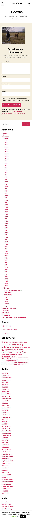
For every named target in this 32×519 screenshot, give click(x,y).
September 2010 (7, 435)
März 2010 (5, 447)
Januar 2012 (6, 415)
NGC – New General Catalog (12, 290)
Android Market (20, 342)
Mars (6, 299)
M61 (6, 249)
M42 (6, 221)
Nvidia (20, 359)
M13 (6, 165)
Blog (2, 349)
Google (22, 351)
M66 (6, 258)
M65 (6, 255)
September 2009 (7, 461)
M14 (6, 168)
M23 (6, 186)
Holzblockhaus (5, 352)
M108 (6, 156)
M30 (6, 200)
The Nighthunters (21, 363)
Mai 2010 (5, 442)
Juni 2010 (5, 440)
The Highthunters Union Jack (7, 362)
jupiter (3, 354)
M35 (6, 207)
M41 (6, 219)
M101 (6, 145)
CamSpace (6, 349)
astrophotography (12, 347)
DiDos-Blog (6, 326)
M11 (6, 161)
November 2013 (7, 398)
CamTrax (11, 349)
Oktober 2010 (6, 433)
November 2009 (7, 456)
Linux (14, 354)
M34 (6, 205)
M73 (6, 267)
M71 (6, 262)
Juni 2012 (5, 410)
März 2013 (5, 405)
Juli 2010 (5, 438)
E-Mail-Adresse (6, 84)
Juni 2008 (5, 493)
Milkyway (6, 288)
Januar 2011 (6, 428)
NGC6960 (8, 292)
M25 (6, 188)
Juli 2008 (5, 491)
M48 (6, 232)
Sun (6, 306)
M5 (6, 235)
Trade (3, 364)
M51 (6, 239)
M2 (6, 179)
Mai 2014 (5, 387)
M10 (6, 142)
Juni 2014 (5, 385)
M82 (6, 276)
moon (20, 357)
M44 (6, 223)
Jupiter (7, 297)
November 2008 (7, 482)
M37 (6, 212)
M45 (6, 225)
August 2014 (6, 380)
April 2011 (5, 424)
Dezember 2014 (7, 378)
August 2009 (6, 463)
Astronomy (5, 136)
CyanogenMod (17, 349)
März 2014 (5, 391)
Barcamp (24, 347)
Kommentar (5, 62)
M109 (6, 158)
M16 (6, 172)
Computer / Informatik (9, 308)
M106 (6, 152)
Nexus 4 (16, 359)
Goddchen (12, 16)
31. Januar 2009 (23, 16)
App (26, 342)
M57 (6, 246)
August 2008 (6, 488)
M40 (6, 216)
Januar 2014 (6, 396)
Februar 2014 (6, 394)
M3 (6, 198)
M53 (6, 242)
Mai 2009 (5, 470)
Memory (20, 354)
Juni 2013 (5, 401)
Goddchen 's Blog (16, 3)
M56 (6, 244)
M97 (6, 286)
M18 (6, 177)
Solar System (7, 295)
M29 (6, 195)
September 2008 (7, 486)
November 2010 (7, 431)
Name (4, 76)
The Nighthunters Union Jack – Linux (14, 317)
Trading (7, 364)
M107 (6, 154)
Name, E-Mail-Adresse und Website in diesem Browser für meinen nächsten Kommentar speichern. (16, 99)
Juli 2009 (5, 465)
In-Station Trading (19, 352)
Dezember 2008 (7, 479)
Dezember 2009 (7, 454)
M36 (6, 209)
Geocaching (6, 315)
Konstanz (9, 354)
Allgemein (5, 133)
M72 (6, 265)
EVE (22, 349)
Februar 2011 (6, 426)
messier (6, 356)
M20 (6, 182)
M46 (6, 228)
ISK (25, 352)
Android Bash (12, 342)
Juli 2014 (5, 382)
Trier (11, 364)
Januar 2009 (6, 477)
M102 (6, 147)
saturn (3, 360)
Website (4, 91)
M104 (6, 149)
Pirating (23, 359)
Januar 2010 (6, 452)
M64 (6, 253)
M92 (6, 279)
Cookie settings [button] (14, 516)
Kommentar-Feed (7, 506)
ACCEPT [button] (23, 516)
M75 (6, 269)
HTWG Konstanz (11, 352)
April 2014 (5, 389)
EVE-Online (5, 351)
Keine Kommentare (17, 18)
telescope (16, 360)
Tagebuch (10, 361)
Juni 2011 (5, 419)
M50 (6, 237)
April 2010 (5, 445)
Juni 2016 (5, 373)
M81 (6, 274)
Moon (6, 301)
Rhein (27, 359)
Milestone (14, 357)
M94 (6, 283)
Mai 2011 (4, 421)
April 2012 (5, 412)
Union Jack (17, 365)
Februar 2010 (6, 449)
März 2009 (5, 472)
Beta (28, 347)
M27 (6, 193)
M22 (6, 184)
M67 (6, 260)
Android (6, 310)
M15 (6, 170)
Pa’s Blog (6, 333)
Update (24, 364)
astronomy (17, 344)
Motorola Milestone (7, 359)
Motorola (25, 357)
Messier (5, 138)
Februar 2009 (6, 475)
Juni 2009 (5, 468)
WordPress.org (7, 509)
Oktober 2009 (6, 458)
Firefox (10, 351)
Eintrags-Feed (6, 504)
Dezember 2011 (7, 417)
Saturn (7, 304)
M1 (6, 140)
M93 (6, 281)
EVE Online (5, 313)
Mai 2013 (5, 403)
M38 (6, 214)
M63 (6, 251)
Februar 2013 (6, 408)
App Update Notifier (6, 344)
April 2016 (5, 375)
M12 (6, 163)
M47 (6, 230)
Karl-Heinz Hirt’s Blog (10, 329)
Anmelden (5, 502)
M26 (6, 191)
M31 (6, 202)
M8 (6, 272)
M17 (6, 175)
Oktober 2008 (6, 484)
